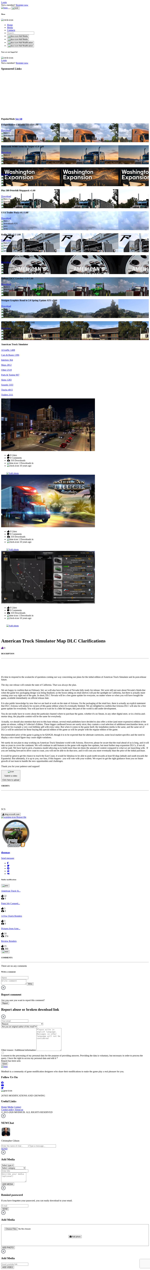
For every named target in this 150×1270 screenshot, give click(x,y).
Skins (6, 380)
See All (18, 119)
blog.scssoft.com (11, 814)
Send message (7, 858)
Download (6, 130)
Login (4, 2)
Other (6, 370)
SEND (5, 1209)
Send (4, 1064)
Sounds (7, 385)
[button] (7, 863)
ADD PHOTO (8, 1247)
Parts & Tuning (10, 375)
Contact (17, 1107)
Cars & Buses (10, 355)
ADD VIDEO (7, 1267)
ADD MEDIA (7, 1184)
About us (19, 1109)
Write (30, 984)
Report (5, 1003)
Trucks (7, 390)
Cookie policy (7, 1109)
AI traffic (8, 350)
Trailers (7, 394)
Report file (21, 817)
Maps (6, 365)
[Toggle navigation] (9, 8)
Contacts (11, 30)
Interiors (7, 360)
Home (10, 25)
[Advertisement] (28, 93)
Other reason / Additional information (18, 1050)
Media (10, 27)
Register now (22, 5)
